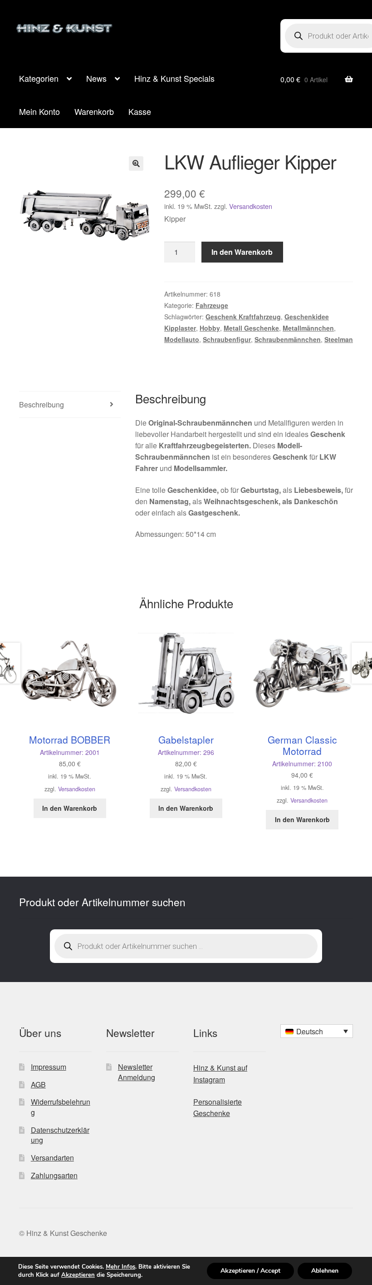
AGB (38, 1084)
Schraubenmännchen (288, 339)
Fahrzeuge (212, 305)
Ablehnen (324, 1270)
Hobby (210, 327)
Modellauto (181, 339)
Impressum (48, 1067)
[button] (136, 163)
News (96, 78)
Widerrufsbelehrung (60, 1106)
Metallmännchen (308, 327)
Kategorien (39, 78)
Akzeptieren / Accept (250, 1270)
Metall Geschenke (251, 327)
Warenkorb (94, 111)
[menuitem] (316, 1031)
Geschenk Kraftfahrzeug (243, 316)
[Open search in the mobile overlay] (186, 946)
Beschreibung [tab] (41, 404)
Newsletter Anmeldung (136, 1072)
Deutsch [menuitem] (309, 1031)
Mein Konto (39, 111)
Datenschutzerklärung (60, 1135)
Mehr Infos (120, 1267)
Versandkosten (250, 206)
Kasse (139, 111)
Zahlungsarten (54, 1175)
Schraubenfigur (227, 339)
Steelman (338, 339)
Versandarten (52, 1157)
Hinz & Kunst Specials (174, 78)
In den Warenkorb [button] (69, 808)
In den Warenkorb (242, 252)
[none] (316, 1031)
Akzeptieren (78, 1275)
